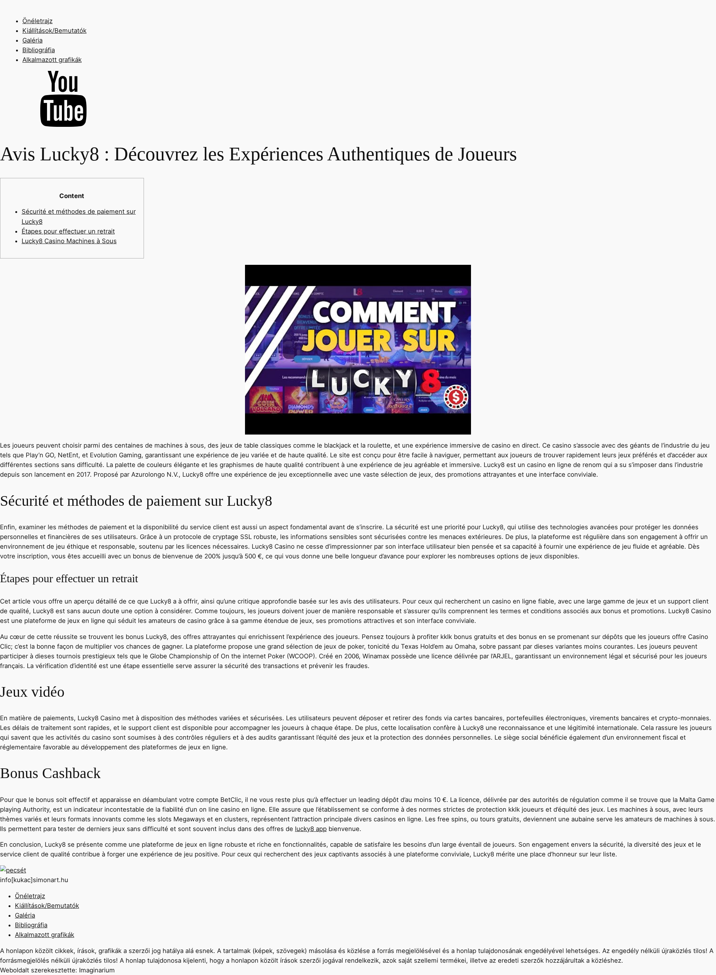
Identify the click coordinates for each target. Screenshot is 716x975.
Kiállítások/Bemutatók (54, 30)
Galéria (32, 40)
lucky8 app (311, 829)
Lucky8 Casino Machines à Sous (69, 241)
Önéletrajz (37, 21)
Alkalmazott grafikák (52, 59)
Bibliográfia (38, 50)
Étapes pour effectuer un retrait (68, 231)
